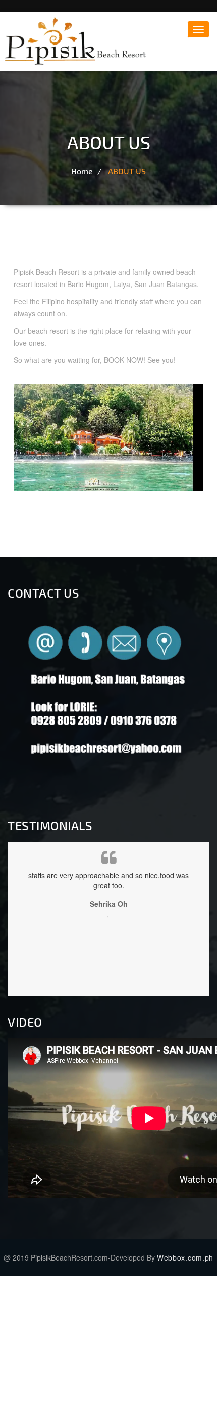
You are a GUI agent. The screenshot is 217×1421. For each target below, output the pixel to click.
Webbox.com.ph (185, 1257)
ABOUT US (127, 171)
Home (82, 171)
